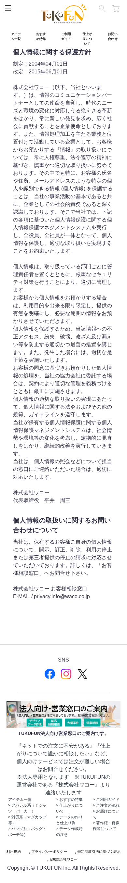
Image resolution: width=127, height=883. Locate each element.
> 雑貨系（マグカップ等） (27, 820)
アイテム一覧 (16, 36)
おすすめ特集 (41, 36)
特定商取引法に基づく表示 (99, 851)
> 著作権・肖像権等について (106, 826)
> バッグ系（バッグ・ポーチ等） (27, 831)
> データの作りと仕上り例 (69, 820)
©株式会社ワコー (64, 859)
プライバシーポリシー (49, 851)
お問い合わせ (113, 36)
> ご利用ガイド (106, 799)
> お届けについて (106, 814)
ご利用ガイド (66, 36)
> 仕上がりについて (69, 808)
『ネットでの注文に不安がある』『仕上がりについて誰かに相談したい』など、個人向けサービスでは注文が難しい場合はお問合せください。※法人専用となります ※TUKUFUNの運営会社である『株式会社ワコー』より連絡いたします (63, 769)
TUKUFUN (63, 13)
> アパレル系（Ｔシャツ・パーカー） (27, 808)
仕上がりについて (87, 38)
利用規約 (14, 851)
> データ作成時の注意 (69, 831)
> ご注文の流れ (106, 805)
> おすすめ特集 (69, 799)
